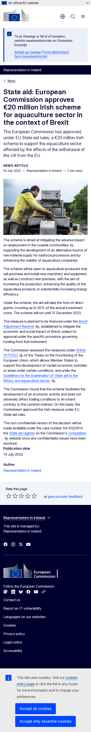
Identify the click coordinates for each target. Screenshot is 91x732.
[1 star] (9, 496)
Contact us (11, 600)
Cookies (9, 625)
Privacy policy (14, 634)
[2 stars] (12, 496)
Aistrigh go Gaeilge (27, 52)
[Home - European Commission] (16, 14)
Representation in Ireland (22, 470)
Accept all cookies (35, 708)
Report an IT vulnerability (22, 608)
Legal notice (12, 642)
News (11, 81)
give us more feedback (65, 496)
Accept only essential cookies (45, 721)
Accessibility (12, 651)
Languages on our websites (24, 617)
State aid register (22, 433)
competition (77, 433)
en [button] (62, 16)
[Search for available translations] (37, 327)
